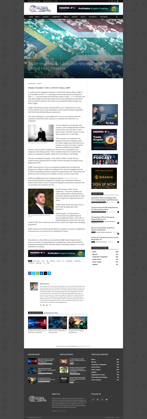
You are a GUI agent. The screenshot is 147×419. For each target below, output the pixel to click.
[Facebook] (109, 1)
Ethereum (51, 59)
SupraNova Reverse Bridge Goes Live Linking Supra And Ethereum (46, 360)
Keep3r (58, 261)
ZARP (72, 97)
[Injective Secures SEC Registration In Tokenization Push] (57, 322)
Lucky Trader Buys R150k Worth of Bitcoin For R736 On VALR (77, 379)
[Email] (45, 273)
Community (56, 17)
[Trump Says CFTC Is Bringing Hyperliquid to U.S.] (78, 322)
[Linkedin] (41, 273)
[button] (117, 17)
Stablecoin (31, 263)
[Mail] (47, 305)
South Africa (70, 59)
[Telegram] (49, 273)
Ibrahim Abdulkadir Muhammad (104, 232)
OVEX (46, 94)
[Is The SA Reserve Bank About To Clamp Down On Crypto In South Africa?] (64, 361)
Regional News (63, 59)
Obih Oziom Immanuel (109, 221)
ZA (44, 263)
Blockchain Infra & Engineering (35, 328)
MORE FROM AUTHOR (51, 313)
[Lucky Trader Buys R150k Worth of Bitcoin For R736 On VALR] (64, 380)
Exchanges (35, 21)
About (83, 17)
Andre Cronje (36, 261)
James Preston (33, 72)
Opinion (45, 17)
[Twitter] (115, 1)
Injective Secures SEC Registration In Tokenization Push (47, 370)
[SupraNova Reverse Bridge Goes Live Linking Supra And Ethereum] (37, 322)
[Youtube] (117, 1)
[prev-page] (29, 336)
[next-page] (32, 336)
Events (74, 17)
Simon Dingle (69, 261)
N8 (107, 202)
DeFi (47, 59)
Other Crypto (57, 59)
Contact (56, 1)
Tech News (104, 17)
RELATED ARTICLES (35, 313)
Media (66, 17)
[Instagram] (112, 1)
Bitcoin (93, 232)
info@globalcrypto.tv (62, 411)
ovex (63, 261)
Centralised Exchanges (44, 21)
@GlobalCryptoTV (83, 346)
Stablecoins (39, 263)
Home (31, 17)
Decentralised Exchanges (74, 328)
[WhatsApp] (37, 273)
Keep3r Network (70, 178)
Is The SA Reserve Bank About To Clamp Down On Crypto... (77, 360)
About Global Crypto (47, 1)
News (37, 17)
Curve (34, 97)
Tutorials (92, 17)
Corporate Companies (75, 373)
